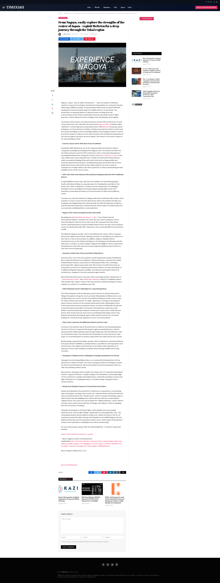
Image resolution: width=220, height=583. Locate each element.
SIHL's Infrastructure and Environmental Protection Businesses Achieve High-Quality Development (114, 500)
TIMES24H (64, 572)
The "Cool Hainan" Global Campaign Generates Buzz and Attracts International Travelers (151, 81)
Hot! (89, 7)
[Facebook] (52, 95)
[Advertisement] (147, 36)
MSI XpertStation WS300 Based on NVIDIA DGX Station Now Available (91, 499)
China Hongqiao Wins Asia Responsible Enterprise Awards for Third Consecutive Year (151, 93)
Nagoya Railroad (104, 124)
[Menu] (4, 7)
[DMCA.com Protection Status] (137, 105)
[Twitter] (52, 99)
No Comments (84, 34)
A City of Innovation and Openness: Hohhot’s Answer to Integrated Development (152, 70)
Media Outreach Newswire (206, 7)
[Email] (52, 113)
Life (115, 7)
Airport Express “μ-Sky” (108, 155)
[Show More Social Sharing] (97, 39)
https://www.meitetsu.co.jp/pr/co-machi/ (77, 434)
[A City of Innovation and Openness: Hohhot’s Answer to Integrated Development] (136, 71)
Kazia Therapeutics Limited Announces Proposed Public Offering (68, 499)
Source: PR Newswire (69, 465)
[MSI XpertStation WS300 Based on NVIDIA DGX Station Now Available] (92, 489)
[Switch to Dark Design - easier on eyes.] (214, 2)
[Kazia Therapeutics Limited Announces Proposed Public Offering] (68, 489)
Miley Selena (67, 34)
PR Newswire (63, 18)
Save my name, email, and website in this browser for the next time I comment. (86, 541)
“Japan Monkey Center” (70, 279)
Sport (123, 7)
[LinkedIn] (52, 104)
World (97, 7)
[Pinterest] (52, 108)
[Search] (216, 2)
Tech (129, 7)
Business (106, 7)
